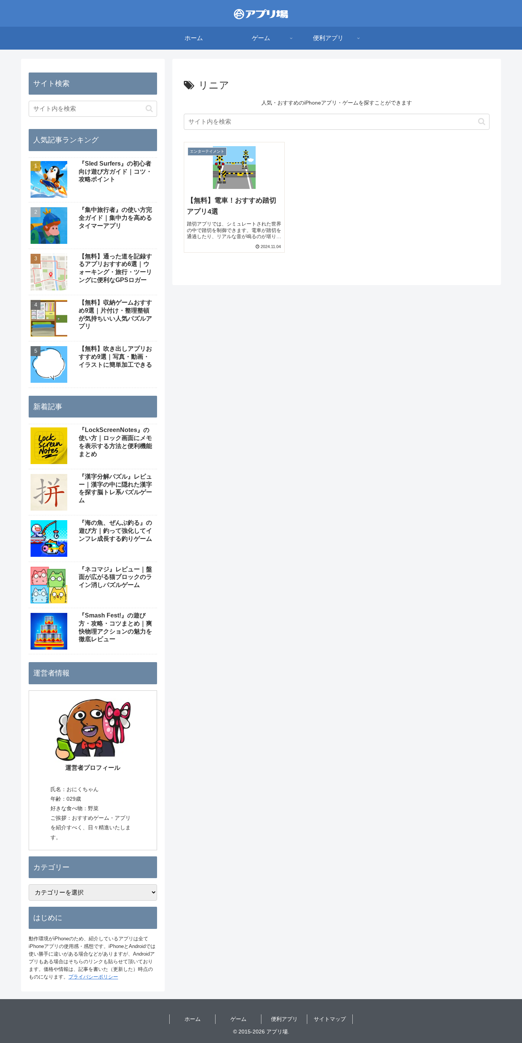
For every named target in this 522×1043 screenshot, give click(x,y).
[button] (481, 121)
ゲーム (238, 1019)
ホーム (193, 1019)
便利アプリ (284, 1019)
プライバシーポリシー (93, 977)
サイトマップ (330, 1019)
